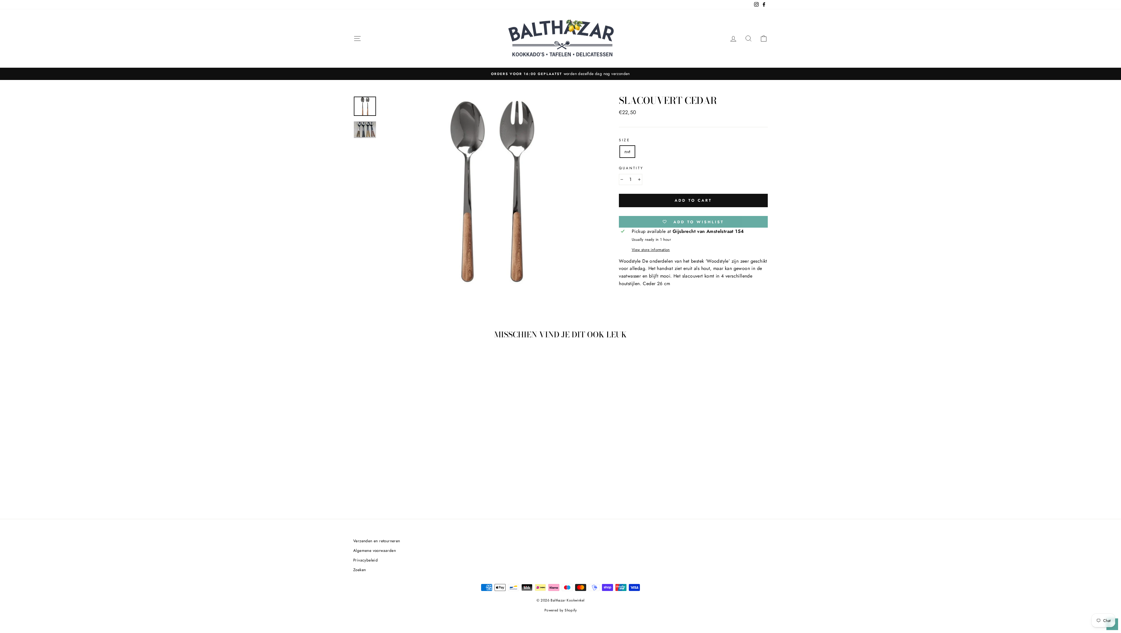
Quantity (631, 168)
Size (624, 140)
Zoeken (359, 570)
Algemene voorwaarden (374, 550)
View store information (651, 249)
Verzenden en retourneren (376, 541)
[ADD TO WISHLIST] (423, 361)
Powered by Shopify (560, 610)
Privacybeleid (365, 560)
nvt (627, 151)
